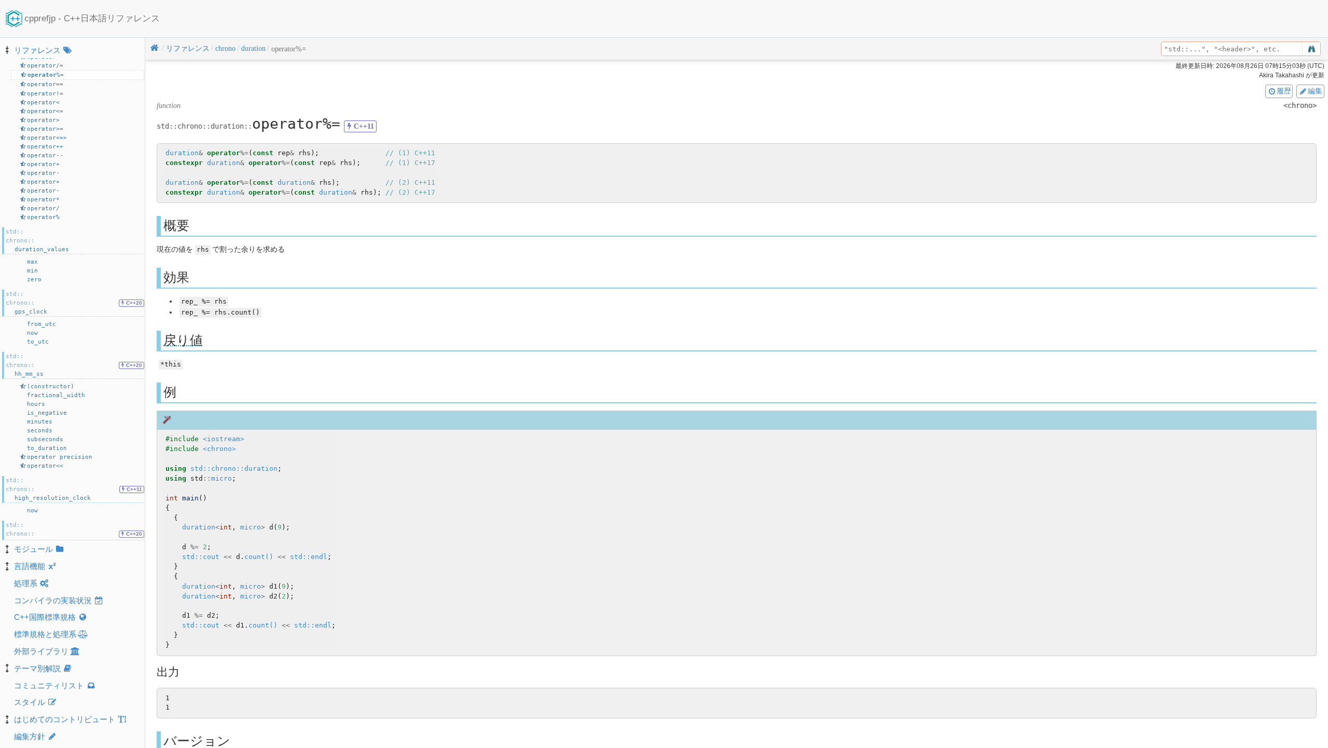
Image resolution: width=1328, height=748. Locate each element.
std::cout (200, 557)
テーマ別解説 (37, 668)
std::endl (308, 557)
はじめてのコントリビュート (64, 719)
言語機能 (29, 566)
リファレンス (37, 50)
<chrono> (219, 449)
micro (221, 478)
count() (258, 557)
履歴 (1284, 91)
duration (182, 153)
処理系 (25, 583)
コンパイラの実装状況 (53, 600)
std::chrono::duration (234, 468)
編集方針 (29, 736)
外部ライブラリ (41, 651)
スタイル (29, 702)
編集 (1315, 91)
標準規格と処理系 (45, 634)
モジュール (33, 549)
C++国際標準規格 (45, 617)
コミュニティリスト (49, 685)
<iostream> (223, 439)
